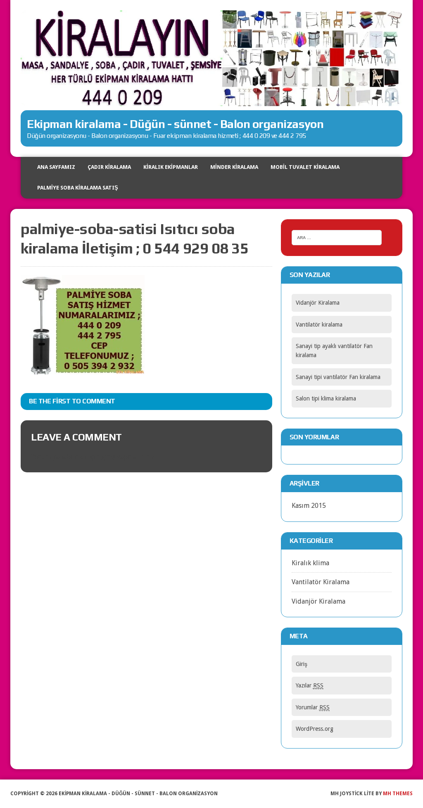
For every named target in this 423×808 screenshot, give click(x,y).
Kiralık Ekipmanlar (170, 167)
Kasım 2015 (309, 505)
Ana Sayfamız (56, 167)
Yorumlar (313, 707)
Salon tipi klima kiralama (326, 398)
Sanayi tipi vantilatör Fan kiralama (338, 377)
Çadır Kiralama (109, 167)
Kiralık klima (310, 563)
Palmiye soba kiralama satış (77, 188)
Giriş (301, 664)
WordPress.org (314, 728)
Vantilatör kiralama (319, 324)
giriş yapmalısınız (127, 457)
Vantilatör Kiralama (320, 582)
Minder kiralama (234, 167)
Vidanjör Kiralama (318, 302)
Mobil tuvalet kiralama (305, 167)
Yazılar (309, 685)
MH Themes (398, 793)
